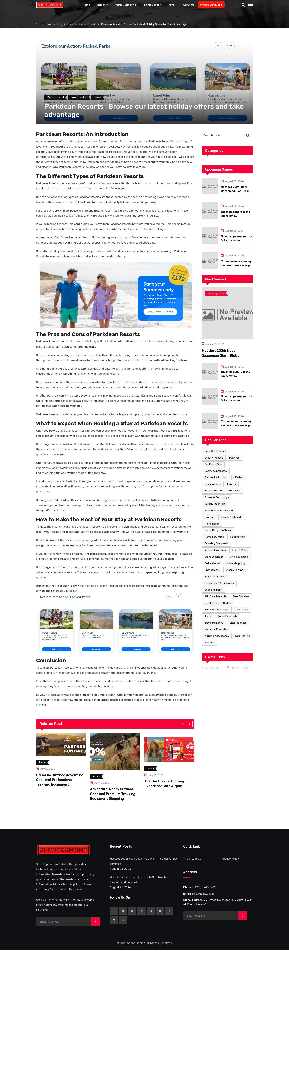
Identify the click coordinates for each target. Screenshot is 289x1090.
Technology (241, 609)
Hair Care (210, 517)
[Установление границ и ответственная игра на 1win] (210, 260)
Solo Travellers (241, 596)
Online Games (212, 563)
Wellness (209, 642)
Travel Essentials (227, 616)
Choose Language (211, 4)
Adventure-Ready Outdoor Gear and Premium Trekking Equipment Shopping (59, 794)
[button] (183, 724)
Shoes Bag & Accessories (219, 583)
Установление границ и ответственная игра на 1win (236, 265)
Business (234, 457)
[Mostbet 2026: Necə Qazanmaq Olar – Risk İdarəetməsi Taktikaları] (210, 186)
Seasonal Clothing (215, 576)
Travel (171, 4)
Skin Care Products (215, 596)
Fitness (231, 484)
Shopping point (213, 589)
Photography (212, 569)
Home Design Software (218, 530)
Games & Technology (217, 497)
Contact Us (212, 667)
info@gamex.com (203, 893)
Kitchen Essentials (215, 550)
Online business (239, 556)
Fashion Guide (213, 484)
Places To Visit (234, 569)
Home (86, 4)
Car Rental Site (213, 464)
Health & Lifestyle (124, 4)
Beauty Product (214, 457)
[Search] (243, 5)
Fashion (100, 4)
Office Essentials (214, 556)
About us (188, 4)
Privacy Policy (239, 667)
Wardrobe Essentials (216, 629)
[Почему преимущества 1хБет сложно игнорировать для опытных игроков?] (210, 235)
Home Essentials (214, 536)
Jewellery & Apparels (216, 543)
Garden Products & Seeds (219, 510)
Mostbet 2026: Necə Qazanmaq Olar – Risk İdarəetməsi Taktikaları (236, 191)
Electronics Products (217, 477)
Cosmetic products (216, 470)
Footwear (234, 490)
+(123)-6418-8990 (205, 887)
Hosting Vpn (237, 536)
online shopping (235, 563)
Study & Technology (216, 609)
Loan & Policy (240, 550)
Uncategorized (238, 622)
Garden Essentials (215, 503)
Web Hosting (242, 635)
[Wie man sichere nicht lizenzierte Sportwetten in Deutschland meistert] (210, 210)
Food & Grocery (213, 490)
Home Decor (151, 4)
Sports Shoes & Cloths (218, 603)
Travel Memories (214, 622)
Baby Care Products (216, 451)
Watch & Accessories (217, 635)
